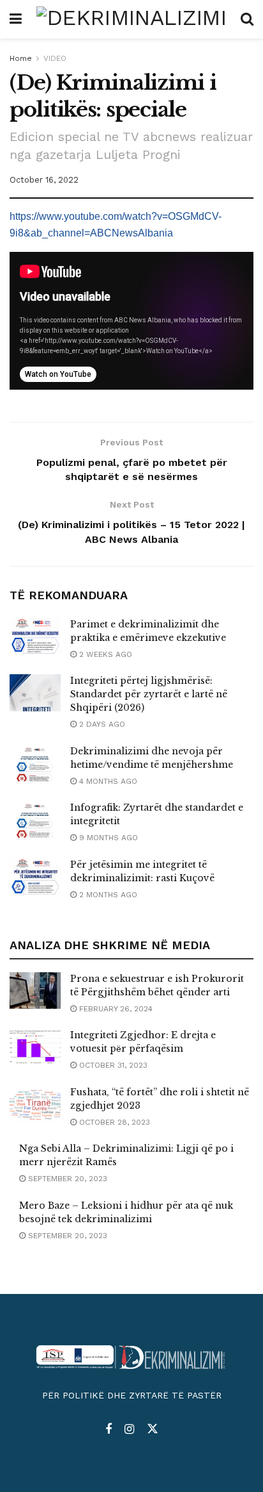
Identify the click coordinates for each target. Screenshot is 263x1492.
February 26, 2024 (115, 1008)
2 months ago (107, 894)
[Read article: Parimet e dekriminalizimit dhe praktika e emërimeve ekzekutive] (35, 636)
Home (21, 58)
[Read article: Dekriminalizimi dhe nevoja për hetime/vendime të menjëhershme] (35, 763)
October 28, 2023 (113, 1122)
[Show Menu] (16, 19)
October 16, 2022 (44, 180)
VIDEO (54, 58)
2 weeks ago (104, 654)
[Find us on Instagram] (129, 1429)
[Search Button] (247, 19)
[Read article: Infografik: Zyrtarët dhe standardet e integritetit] (35, 819)
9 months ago (107, 837)
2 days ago (101, 724)
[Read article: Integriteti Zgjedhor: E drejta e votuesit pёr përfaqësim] (35, 1047)
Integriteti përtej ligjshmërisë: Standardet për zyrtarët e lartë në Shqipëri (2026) (148, 694)
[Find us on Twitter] (152, 1429)
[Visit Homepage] (131, 19)
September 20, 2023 (66, 1178)
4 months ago (107, 781)
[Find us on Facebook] (108, 1429)
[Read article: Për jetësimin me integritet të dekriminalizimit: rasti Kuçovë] (35, 876)
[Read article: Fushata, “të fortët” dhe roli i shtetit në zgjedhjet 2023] (35, 1104)
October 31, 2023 (112, 1065)
